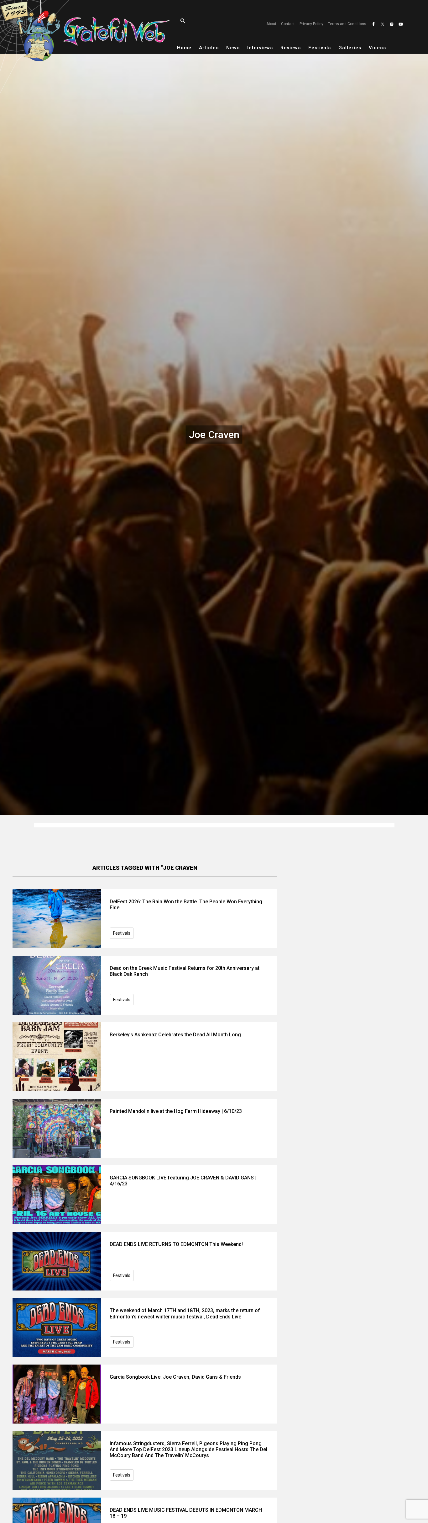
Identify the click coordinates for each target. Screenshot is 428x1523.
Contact (288, 24)
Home (184, 48)
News (233, 48)
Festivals (319, 48)
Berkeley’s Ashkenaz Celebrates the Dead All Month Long (175, 1035)
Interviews (260, 48)
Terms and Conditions (347, 24)
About (271, 24)
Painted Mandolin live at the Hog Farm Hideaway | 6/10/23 (176, 1111)
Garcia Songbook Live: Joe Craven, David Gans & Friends (175, 1377)
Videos (377, 48)
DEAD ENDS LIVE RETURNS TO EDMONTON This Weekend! (176, 1244)
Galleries (349, 48)
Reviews (290, 48)
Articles (209, 48)
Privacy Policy (311, 24)
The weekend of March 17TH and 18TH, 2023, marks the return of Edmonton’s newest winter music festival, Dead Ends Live (185, 1313)
